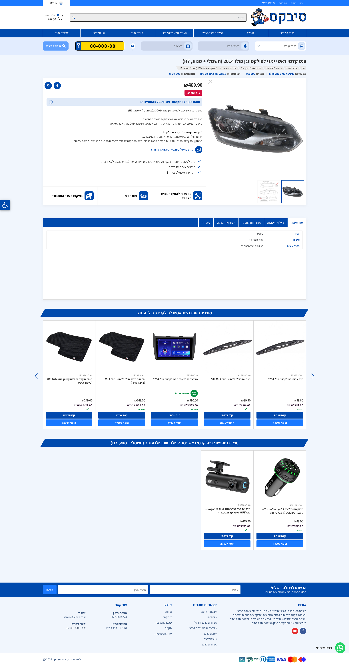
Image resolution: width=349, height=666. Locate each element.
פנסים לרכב (292, 68)
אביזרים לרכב (62, 33)
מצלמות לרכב (287, 33)
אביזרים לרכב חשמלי (212, 33)
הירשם (49, 589)
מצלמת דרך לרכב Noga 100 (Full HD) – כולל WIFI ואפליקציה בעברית (227, 510)
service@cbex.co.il (74, 617)
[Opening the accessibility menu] (5, 205)
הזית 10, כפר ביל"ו (116, 628)
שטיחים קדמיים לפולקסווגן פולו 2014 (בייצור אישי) (125, 381)
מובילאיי (250, 33)
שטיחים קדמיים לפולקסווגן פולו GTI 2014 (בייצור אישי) (69, 381)
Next (36, 376)
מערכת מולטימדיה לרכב (175, 33)
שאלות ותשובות (275, 223)
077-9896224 (268, 3)
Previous (312, 376)
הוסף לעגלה (69, 423)
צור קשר (283, 3)
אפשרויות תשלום (226, 223)
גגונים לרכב (99, 33)
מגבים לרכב (137, 33)
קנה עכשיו (69, 415)
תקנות (168, 628)
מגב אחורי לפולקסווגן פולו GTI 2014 (230, 379)
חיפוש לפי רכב (53, 46)
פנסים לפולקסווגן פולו (251, 68)
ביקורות (206, 223)
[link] (57, 85)
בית (301, 3)
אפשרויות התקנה (251, 223)
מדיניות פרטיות (163, 633)
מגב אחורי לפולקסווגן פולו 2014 (285, 379)
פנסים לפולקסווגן (274, 68)
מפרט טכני (297, 223)
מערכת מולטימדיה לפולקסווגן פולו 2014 (175, 379)
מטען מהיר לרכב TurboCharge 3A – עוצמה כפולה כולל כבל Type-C (282, 511)
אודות (293, 3)
